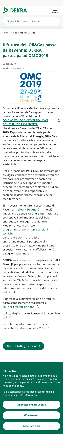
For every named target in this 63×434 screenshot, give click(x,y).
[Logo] (16, 10)
